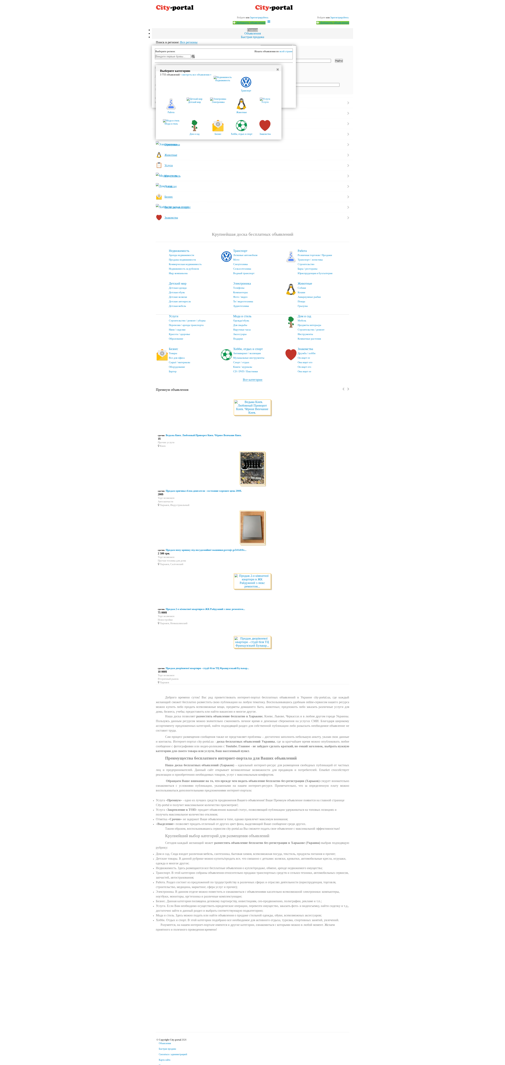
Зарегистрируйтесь (339, 17)
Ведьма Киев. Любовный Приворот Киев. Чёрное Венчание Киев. (203, 435)
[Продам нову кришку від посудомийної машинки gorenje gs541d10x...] (253, 528)
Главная (252, 30)
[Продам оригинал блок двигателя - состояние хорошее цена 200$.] (253, 469)
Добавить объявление (334, 22)
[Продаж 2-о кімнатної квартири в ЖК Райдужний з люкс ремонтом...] (252, 581)
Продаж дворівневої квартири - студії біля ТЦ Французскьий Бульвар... (207, 668)
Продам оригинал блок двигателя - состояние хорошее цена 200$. (204, 490)
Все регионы (188, 42)
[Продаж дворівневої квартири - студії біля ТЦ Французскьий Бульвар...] (252, 642)
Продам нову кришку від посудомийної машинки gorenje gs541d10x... (206, 549)
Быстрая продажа (252, 37)
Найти (338, 60)
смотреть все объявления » (196, 74)
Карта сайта (164, 1059)
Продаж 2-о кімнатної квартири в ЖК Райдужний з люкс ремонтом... (205, 609)
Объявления (252, 33)
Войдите (321, 17)
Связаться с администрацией (173, 1054)
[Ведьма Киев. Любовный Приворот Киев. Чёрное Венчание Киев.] (252, 407)
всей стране (286, 51)
